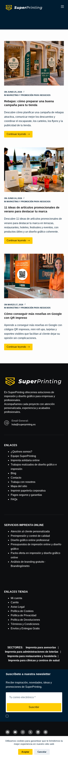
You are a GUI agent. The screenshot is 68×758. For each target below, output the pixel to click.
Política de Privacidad (23, 615)
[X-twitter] (30, 732)
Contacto (16, 477)
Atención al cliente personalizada (30, 531)
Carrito (15, 602)
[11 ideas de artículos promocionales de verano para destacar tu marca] (34, 169)
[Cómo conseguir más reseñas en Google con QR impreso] (34, 276)
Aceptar (25, 752)
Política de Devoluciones (25, 619)
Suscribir (34, 707)
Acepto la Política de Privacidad (25, 716)
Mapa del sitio (19, 486)
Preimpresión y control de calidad (30, 535)
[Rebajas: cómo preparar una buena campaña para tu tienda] (34, 63)
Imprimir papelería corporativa (28, 490)
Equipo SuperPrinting (23, 456)
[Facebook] (7, 732)
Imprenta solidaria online (25, 460)
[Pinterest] (45, 732)
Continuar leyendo (17, 133)
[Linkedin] (38, 732)
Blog (13, 473)
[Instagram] (22, 732)
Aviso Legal (18, 606)
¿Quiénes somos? (21, 451)
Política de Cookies (22, 611)
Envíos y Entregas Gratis (25, 628)
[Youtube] (15, 732)
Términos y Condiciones (25, 624)
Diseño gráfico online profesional (30, 540)
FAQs (14, 499)
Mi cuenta (16, 598)
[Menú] (62, 6)
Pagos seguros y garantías (26, 494)
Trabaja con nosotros (23, 482)
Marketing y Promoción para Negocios (29, 95)
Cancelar (41, 752)
